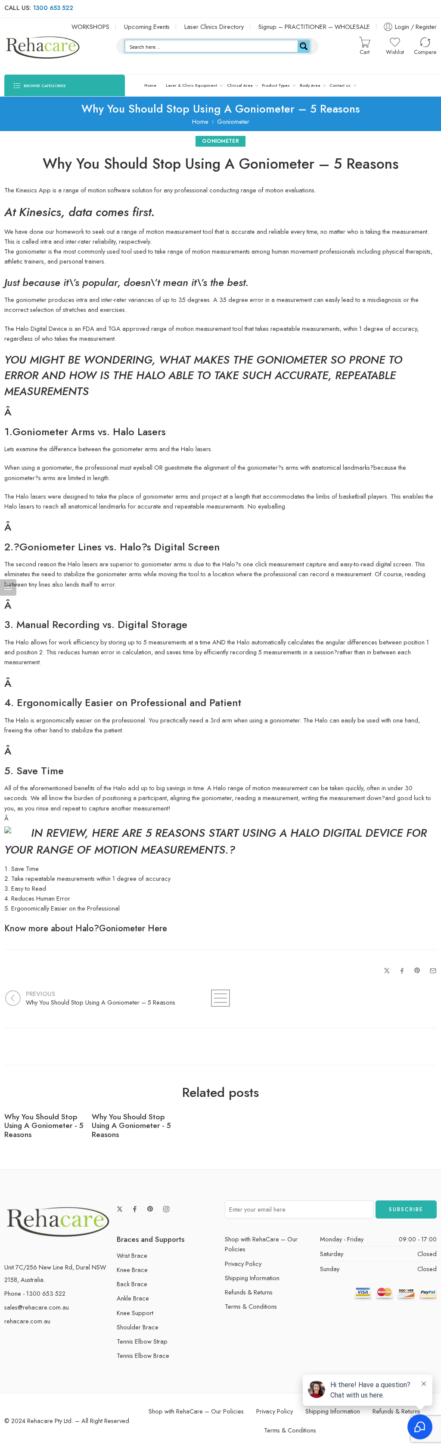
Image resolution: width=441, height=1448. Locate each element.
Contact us (340, 85)
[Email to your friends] (433, 970)
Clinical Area (239, 85)
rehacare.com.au (27, 1321)
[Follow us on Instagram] (166, 1209)
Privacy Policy (243, 1263)
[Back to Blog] (220, 998)
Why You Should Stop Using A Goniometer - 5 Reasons (44, 1126)
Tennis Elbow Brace (143, 1355)
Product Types (276, 85)
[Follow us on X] (120, 1209)
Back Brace (132, 1283)
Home (150, 85)
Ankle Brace (133, 1298)
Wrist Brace (132, 1255)
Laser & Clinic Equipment (191, 85)
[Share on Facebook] (402, 970)
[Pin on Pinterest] (417, 970)
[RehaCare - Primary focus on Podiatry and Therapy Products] (43, 46)
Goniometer (233, 121)
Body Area (310, 85)
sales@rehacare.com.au (36, 1307)
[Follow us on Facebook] (134, 1209)
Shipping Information (252, 1277)
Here (157, 928)
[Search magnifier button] (304, 46)
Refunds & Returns (249, 1292)
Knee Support (135, 1312)
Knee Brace (132, 1269)
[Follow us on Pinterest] (150, 1209)
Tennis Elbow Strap (142, 1341)
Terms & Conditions (251, 1306)
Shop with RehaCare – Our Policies (261, 1243)
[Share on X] (387, 970)
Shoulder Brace (137, 1327)
